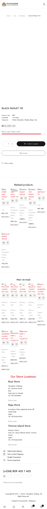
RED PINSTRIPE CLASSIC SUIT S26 (6, 319)
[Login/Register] (23, 507)
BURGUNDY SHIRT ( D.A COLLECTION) (14, 360)
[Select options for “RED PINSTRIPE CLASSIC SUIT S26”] (3, 295)
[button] (3, 203)
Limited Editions (13, 352)
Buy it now (23, 153)
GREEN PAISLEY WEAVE (23, 219)
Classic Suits (4, 311)
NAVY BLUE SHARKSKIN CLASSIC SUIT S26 (41, 321)
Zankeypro (32, 501)
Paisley (27, 120)
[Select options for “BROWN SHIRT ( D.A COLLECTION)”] (21, 342)
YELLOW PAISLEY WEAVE (6, 263)
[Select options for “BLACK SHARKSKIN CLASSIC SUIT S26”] (3, 342)
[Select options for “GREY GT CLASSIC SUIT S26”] (21, 295)
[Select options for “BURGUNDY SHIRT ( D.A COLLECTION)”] (12, 344)
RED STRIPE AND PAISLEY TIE (6, 213)
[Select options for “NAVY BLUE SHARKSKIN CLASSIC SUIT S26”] (39, 297)
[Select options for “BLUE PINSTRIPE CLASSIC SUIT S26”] (12, 295)
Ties (14, 16)
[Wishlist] (7, 163)
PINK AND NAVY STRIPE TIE (14, 221)
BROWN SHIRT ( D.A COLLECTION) (23, 358)
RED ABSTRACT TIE (41, 208)
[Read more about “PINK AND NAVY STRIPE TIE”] (12, 200)
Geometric (22, 16)
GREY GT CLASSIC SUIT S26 (23, 319)
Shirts (13, 356)
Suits (4, 315)
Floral (14, 120)
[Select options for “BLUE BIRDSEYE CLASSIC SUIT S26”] (30, 295)
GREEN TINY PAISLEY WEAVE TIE (32, 224)
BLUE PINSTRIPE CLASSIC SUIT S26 (14, 319)
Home (8, 16)
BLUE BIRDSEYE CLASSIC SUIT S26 (32, 319)
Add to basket (32, 143)
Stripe (31, 120)
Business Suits (5, 303)
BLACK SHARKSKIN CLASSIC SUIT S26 (6, 366)
